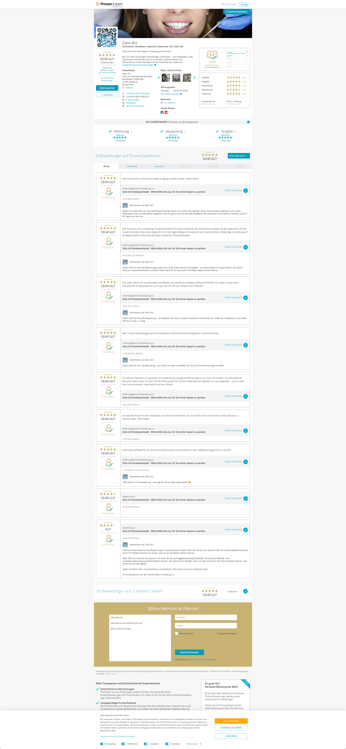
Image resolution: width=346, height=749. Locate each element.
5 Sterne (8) (132, 166)
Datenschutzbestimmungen (123, 736)
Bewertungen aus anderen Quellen (107, 71)
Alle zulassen (231, 721)
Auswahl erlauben (231, 727)
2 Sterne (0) (213, 166)
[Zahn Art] (106, 37)
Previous (158, 77)
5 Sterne (229, 52)
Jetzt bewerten (107, 88)
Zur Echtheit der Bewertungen (107, 79)
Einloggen (245, 4)
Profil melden (112, 674)
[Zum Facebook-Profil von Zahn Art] (163, 113)
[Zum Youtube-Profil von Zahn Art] (167, 113)
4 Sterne (229, 55)
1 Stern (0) (239, 166)
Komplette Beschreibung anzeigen (138, 64)
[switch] (123, 744)
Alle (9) (106, 166)
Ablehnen (231, 736)
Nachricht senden (189, 652)
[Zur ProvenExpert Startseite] (109, 5)
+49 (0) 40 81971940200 (137, 93)
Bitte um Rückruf (187, 633)
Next (194, 77)
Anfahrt (129, 87)
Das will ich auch (228, 4)
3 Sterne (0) (186, 166)
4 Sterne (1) (159, 166)
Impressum (105, 736)
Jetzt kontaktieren (237, 11)
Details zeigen (192, 744)
